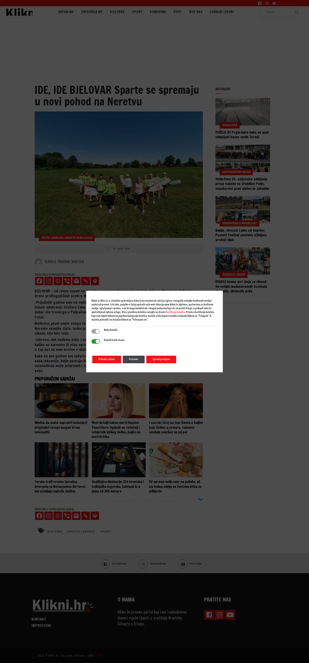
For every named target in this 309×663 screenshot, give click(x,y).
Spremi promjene (161, 359)
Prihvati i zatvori (107, 359)
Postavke (133, 359)
